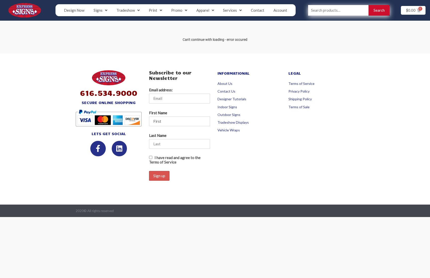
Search (379, 10)
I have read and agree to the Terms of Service (175, 159)
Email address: (161, 90)
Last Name (157, 135)
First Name (158, 113)
